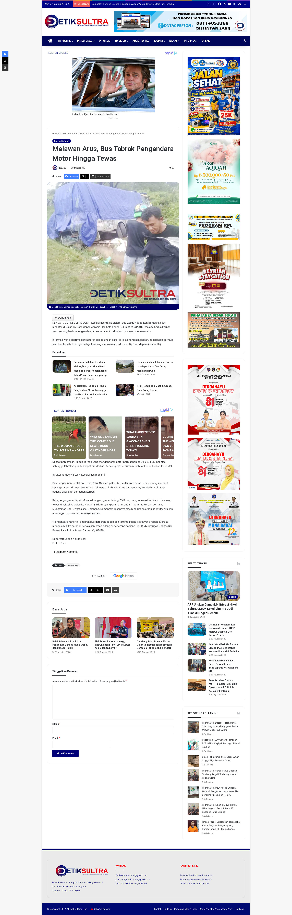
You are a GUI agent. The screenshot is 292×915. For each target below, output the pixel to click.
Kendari (61, 886)
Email (56, 738)
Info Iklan (190, 40)
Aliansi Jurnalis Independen (194, 883)
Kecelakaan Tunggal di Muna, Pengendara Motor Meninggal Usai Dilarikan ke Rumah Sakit (90, 390)
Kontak (157, 909)
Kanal (173, 40)
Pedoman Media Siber (185, 909)
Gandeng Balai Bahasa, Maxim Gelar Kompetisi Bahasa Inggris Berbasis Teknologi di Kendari (154, 644)
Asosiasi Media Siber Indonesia (196, 875)
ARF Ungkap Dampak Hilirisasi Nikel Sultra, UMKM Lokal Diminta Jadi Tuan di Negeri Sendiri (212, 609)
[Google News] (123, 576)
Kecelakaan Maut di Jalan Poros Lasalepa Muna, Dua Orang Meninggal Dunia (155, 366)
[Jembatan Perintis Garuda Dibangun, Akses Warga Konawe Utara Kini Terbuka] (197, 649)
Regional (85, 40)
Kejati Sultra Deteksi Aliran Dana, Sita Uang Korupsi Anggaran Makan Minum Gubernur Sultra (220, 726)
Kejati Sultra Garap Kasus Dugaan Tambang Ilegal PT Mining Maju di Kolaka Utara (219, 774)
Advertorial (140, 40)
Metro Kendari (70, 133)
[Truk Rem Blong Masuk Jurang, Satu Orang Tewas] (125, 390)
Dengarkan (64, 317)
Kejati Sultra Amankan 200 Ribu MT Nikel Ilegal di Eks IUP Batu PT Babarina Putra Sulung (220, 808)
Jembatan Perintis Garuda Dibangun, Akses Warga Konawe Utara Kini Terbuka (224, 648)
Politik (66, 40)
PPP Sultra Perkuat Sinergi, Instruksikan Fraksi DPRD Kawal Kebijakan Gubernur (112, 644)
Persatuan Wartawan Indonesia (196, 879)
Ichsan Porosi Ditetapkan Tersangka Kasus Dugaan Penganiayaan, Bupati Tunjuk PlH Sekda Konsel (221, 825)
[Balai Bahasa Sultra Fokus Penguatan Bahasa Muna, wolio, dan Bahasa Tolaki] (71, 627)
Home (57, 133)
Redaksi (62, 168)
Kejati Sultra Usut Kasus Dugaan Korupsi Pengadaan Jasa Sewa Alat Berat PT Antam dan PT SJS (220, 791)
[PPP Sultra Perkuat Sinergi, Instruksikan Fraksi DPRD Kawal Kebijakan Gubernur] (113, 627)
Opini (159, 40)
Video (122, 40)
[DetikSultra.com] (77, 21)
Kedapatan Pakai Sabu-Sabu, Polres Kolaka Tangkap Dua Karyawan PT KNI (130, 4)
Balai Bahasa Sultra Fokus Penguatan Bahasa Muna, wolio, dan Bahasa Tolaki (70, 644)
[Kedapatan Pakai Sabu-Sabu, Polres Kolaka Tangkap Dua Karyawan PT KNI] (197, 665)
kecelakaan (73, 565)
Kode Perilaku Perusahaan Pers (216, 909)
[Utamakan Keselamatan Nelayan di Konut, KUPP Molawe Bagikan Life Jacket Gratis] (197, 629)
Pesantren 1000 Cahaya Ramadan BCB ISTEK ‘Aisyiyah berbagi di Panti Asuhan (221, 743)
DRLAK (206, 40)
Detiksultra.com (101, 909)
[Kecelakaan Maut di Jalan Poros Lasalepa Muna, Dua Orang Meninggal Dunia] (125, 366)
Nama (56, 723)
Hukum (106, 40)
